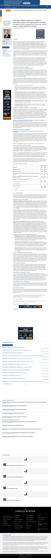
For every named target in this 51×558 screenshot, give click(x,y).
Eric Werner (4, 426)
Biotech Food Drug (39, 32)
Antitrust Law (16, 517)
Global (27, 523)
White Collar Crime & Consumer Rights (43, 529)
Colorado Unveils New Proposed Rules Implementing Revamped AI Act (14, 409)
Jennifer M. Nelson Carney (6, 437)
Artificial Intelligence (17, 515)
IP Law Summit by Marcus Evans (12, 488)
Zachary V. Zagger (11, 410)
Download (41, 37)
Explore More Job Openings (6, 55)
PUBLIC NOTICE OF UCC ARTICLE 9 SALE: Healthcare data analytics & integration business (17, 361)
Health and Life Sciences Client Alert (35, 27)
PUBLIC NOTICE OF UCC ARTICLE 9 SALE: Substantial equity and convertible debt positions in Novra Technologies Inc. (22, 355)
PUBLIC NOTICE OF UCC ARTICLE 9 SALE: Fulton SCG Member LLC (13, 347)
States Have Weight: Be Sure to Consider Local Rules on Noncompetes (14, 416)
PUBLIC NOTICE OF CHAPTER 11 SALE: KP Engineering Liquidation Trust (14, 372)
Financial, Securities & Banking (31, 521)
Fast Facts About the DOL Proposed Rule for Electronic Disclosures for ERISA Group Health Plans (19, 421)
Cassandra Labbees (10, 422)
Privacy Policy (46, 536)
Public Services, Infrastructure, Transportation (42, 524)
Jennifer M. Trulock (9, 417)
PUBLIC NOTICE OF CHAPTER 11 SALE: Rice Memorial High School (13, 378)
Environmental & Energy (30, 517)
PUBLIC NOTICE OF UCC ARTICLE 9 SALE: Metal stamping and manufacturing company (17, 358)
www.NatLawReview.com (10, 543)
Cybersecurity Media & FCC (18, 527)
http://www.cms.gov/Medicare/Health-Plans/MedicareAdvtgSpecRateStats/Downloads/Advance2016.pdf (26, 297)
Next (46, 10)
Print (38, 37)
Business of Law (17, 523)
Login (48, 2)
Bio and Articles (5, 43)
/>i (42, 37)
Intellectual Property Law (42, 517)
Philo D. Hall (7, 39)
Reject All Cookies (27, 3)
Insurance (39, 515)
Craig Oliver (4, 417)
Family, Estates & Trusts (30, 519)
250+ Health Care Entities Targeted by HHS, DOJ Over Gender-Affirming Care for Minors (17, 436)
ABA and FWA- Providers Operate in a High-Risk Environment (13, 425)
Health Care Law (28, 525)
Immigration (28, 527)
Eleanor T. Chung (5, 433)
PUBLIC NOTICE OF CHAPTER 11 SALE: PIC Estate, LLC (11, 375)
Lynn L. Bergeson (5, 406)
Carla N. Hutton (11, 406)
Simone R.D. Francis (6, 410)
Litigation (39, 521)
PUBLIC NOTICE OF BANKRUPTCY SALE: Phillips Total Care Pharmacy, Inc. (15, 364)
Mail (39, 37)
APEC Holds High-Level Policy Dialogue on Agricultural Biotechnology (14, 405)
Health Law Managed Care (40, 33)
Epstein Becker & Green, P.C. (23, 27)
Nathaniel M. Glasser (11, 433)
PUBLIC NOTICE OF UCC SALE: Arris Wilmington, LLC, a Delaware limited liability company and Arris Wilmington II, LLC (22, 381)
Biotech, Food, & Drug (17, 521)
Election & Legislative (29, 515)
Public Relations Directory (7, 525)
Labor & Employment (41, 519)
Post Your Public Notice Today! (7, 345)
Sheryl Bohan (5, 422)
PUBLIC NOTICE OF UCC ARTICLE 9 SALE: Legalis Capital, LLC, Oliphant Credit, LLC (16, 350)
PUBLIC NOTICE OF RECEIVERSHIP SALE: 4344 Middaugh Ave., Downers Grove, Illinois (17, 367)
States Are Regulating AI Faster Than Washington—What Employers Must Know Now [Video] (18, 432)
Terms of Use (41, 536)
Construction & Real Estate (18, 525)
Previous (45, 10)
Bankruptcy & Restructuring (18, 519)
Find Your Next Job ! (6, 47)
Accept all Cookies (26, 1)
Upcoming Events (6, 455)
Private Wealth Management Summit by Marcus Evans (15, 465)
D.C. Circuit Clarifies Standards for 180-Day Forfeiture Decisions (13, 413)
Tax (38, 526)
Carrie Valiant (13, 437)
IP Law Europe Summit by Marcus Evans (13, 500)
